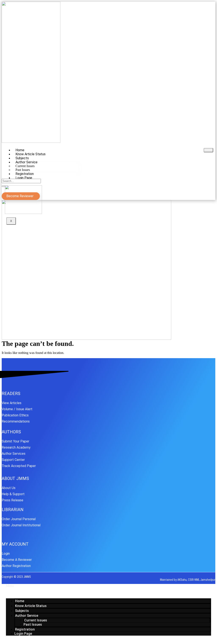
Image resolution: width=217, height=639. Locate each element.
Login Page (23, 178)
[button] (108, 586)
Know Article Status (31, 606)
